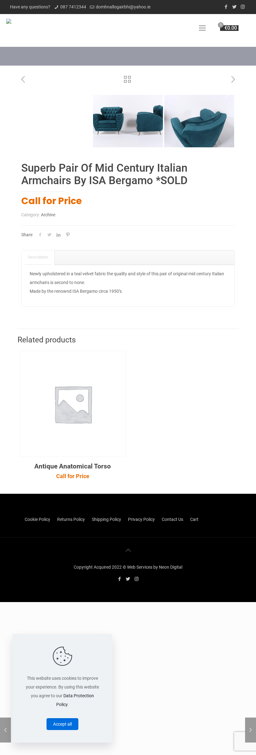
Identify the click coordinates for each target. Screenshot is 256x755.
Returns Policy (71, 519)
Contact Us (172, 519)
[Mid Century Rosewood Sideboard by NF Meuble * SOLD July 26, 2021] (5, 730)
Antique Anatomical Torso (72, 466)
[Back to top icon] (128, 550)
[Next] (227, 94)
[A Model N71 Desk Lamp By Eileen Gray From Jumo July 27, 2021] (250, 730)
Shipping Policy (106, 519)
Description (38, 257)
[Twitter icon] (234, 7)
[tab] (38, 257)
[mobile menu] (202, 28)
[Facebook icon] (226, 7)
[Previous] (29, 94)
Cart (194, 519)
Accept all (62, 724)
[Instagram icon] (242, 7)
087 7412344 (73, 6)
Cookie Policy (37, 519)
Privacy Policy (141, 519)
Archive (48, 214)
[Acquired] (8, 28)
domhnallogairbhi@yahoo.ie (123, 6)
